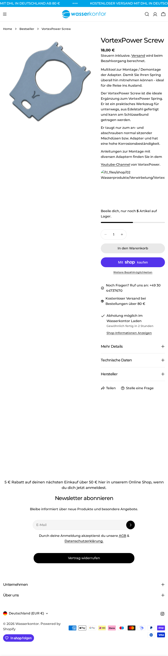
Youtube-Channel (115, 164)
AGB (122, 536)
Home (7, 29)
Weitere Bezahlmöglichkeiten (132, 272)
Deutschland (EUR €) (26, 613)
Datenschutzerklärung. (84, 541)
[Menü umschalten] (5, 14)
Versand (138, 56)
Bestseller (26, 29)
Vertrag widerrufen (84, 558)
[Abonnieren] (130, 525)
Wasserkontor (27, 624)
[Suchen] (147, 14)
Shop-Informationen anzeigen (129, 333)
